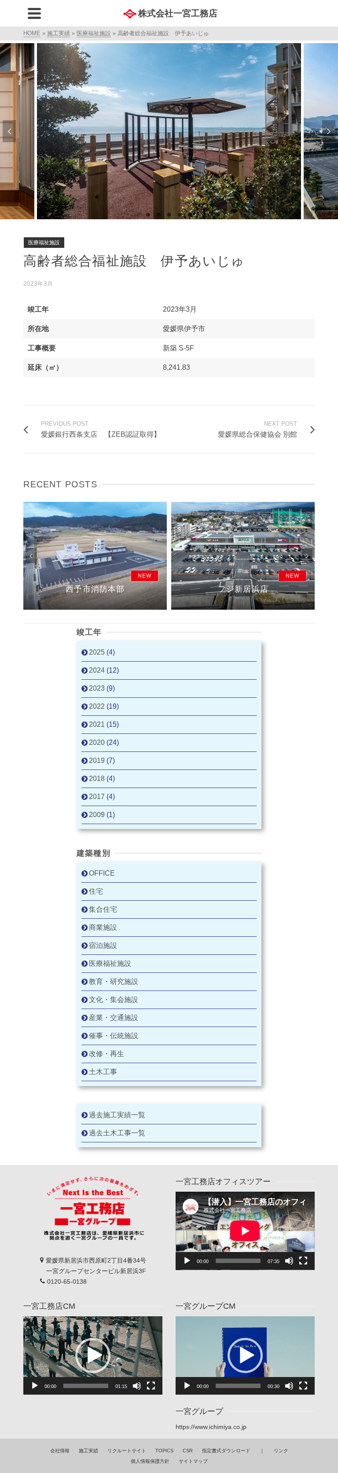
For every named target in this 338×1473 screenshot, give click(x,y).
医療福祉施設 (44, 242)
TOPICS (164, 1450)
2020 (97, 742)
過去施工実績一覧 (117, 1115)
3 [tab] (169, 214)
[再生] (187, 1260)
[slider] (85, 1386)
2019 (97, 760)
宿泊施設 (103, 945)
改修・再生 (106, 1053)
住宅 (96, 891)
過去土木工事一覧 (117, 1133)
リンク (281, 1450)
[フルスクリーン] (303, 1260)
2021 (97, 724)
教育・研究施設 (113, 981)
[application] (245, 1231)
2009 (97, 814)
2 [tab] (158, 214)
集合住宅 (103, 909)
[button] (92, 1355)
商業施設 (103, 927)
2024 (97, 670)
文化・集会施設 (113, 999)
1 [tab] (147, 214)
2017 (97, 796)
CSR (188, 1450)
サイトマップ (193, 1461)
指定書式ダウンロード (226, 1450)
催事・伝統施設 (113, 1035)
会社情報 (60, 1450)
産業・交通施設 (113, 1017)
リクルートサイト (126, 1450)
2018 (97, 778)
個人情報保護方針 (150, 1461)
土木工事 (103, 1071)
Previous (9, 131)
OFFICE (102, 873)
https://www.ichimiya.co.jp (211, 1426)
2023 (97, 688)
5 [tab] (190, 214)
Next (328, 131)
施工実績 (88, 1450)
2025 (97, 652)
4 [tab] (179, 214)
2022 (97, 706)
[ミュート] (289, 1260)
